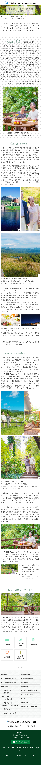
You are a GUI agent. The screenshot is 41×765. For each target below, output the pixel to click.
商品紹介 (5, 686)
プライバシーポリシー (29, 690)
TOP (21, 667)
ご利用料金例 (6, 709)
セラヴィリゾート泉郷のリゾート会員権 (14, 16)
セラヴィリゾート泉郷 (29, 706)
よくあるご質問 (27, 694)
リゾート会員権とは (9, 678)
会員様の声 (26, 674)
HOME (4, 674)
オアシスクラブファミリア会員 (7, 698)
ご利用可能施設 (27, 678)
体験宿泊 (25, 682)
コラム (24, 698)
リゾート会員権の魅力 (10, 682)
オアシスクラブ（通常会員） (7, 692)
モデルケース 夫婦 (9, 713)
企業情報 (25, 702)
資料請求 (25, 686)
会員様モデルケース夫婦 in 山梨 (13, 19)
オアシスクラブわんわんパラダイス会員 (10, 704)
